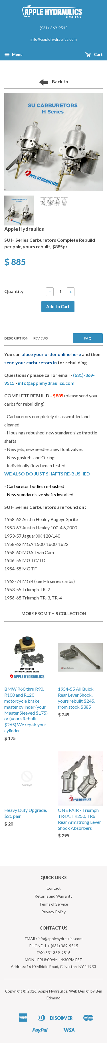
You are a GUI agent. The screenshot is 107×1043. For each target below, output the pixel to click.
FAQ (87, 338)
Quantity (14, 291)
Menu (17, 54)
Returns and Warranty (53, 896)
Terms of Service (53, 904)
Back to (59, 81)
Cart (98, 54)
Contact (54, 888)
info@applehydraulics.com (54, 39)
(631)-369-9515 (54, 27)
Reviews (40, 338)
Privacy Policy (53, 912)
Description (16, 338)
